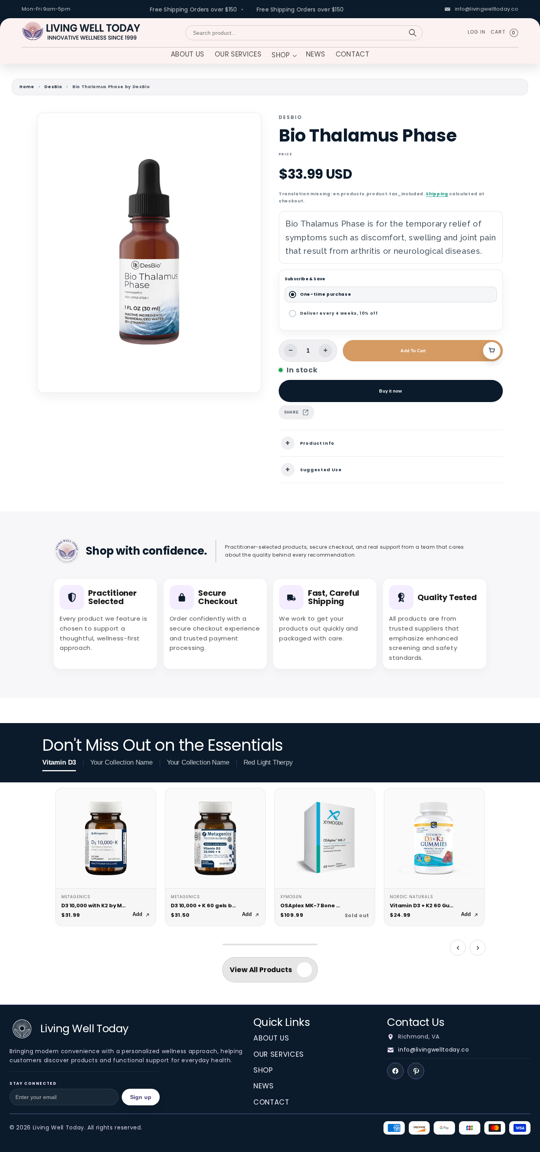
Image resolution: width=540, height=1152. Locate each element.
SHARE (291, 412)
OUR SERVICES (278, 1054)
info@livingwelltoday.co (433, 1050)
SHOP (263, 1070)
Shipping (437, 194)
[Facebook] (395, 1071)
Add (137, 915)
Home (26, 87)
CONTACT (271, 1102)
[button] (283, 56)
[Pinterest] (416, 1071)
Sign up (140, 1097)
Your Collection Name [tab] (121, 762)
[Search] (412, 32)
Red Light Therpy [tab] (268, 762)
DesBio (53, 87)
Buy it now (390, 391)
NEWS (263, 1086)
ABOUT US (271, 1038)
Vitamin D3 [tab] (59, 762)
